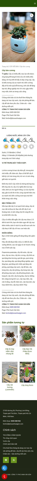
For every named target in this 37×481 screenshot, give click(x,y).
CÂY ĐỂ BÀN (14, 66)
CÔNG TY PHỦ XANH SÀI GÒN (21, 474)
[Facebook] (6, 460)
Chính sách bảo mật (10, 444)
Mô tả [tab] (4, 128)
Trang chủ (5, 66)
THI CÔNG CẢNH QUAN (12, 435)
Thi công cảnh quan (10, 438)
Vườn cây (6, 441)
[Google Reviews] (14, 460)
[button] (31, 15)
